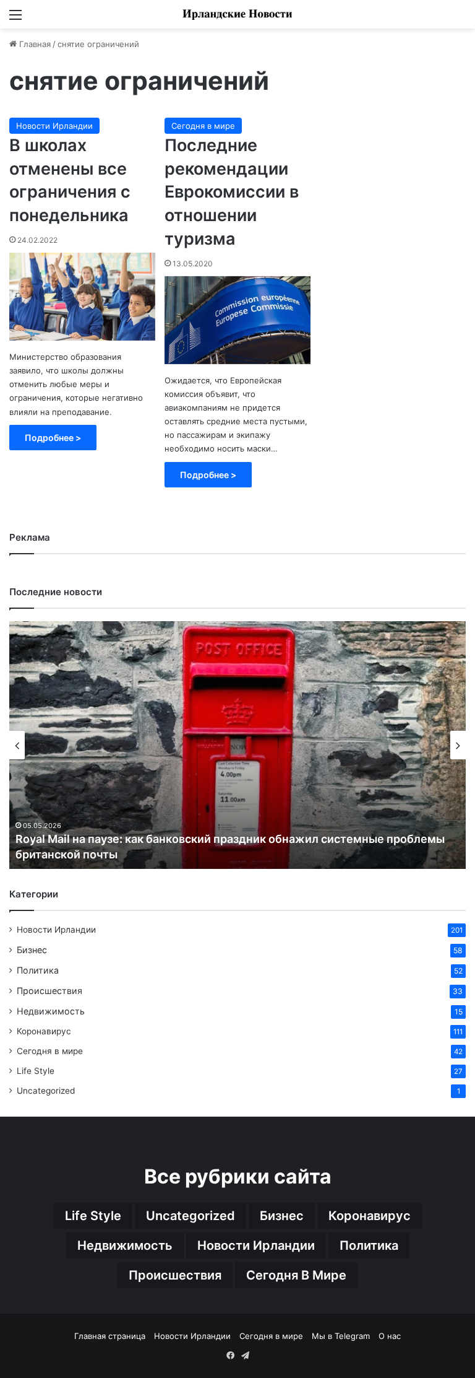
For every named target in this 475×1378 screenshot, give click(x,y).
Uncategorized (46, 1091)
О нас (390, 1336)
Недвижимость (51, 1011)
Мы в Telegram (341, 1336)
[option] (237, 745)
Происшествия (49, 990)
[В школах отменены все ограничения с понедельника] (82, 297)
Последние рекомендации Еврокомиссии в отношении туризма (232, 192)
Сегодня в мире (203, 126)
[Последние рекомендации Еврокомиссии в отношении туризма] (237, 320)
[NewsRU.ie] (237, 14)
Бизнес (32, 949)
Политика (38, 970)
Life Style (35, 1071)
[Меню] (15, 19)
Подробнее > (53, 437)
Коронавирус (44, 1031)
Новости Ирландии (54, 126)
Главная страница (109, 1336)
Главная (34, 44)
